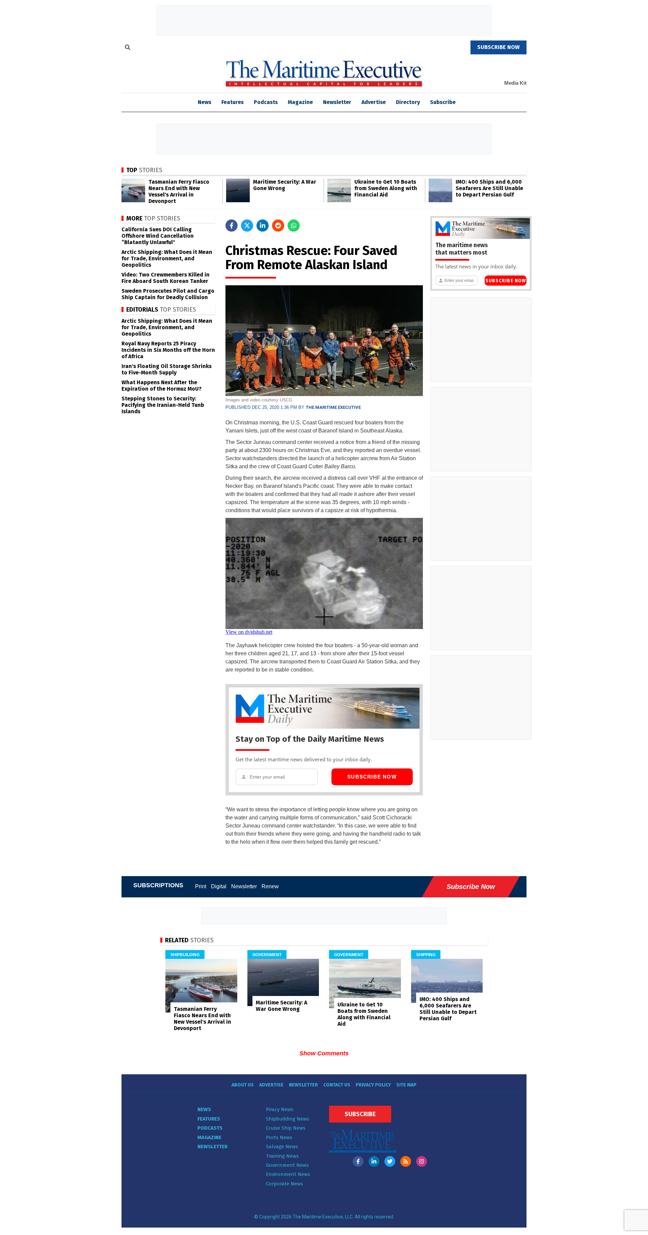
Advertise (373, 102)
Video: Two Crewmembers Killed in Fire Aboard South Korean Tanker (166, 277)
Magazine (300, 102)
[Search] (128, 48)
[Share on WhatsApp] (294, 225)
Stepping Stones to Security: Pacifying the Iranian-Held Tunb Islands (163, 405)
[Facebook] (358, 1161)
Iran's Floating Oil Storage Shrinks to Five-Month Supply (167, 369)
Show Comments (324, 1053)
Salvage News (282, 1147)
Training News (282, 1156)
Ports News (279, 1137)
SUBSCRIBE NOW (498, 47)
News (204, 1109)
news (204, 102)
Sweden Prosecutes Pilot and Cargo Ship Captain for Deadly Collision (168, 294)
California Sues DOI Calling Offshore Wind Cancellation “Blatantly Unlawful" (158, 235)
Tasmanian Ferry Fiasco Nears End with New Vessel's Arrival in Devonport (178, 191)
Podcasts (266, 102)
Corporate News (284, 1184)
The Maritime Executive (333, 407)
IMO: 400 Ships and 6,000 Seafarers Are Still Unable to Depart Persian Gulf (489, 188)
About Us (243, 1085)
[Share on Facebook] (231, 225)
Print (200, 886)
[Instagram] (421, 1161)
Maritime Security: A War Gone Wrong (284, 185)
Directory (408, 102)
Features (232, 102)
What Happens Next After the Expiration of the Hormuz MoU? (161, 385)
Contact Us (336, 1085)
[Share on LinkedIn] (262, 225)
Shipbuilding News (287, 1119)
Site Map (406, 1085)
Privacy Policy (373, 1085)
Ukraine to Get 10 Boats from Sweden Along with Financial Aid (385, 188)
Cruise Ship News (285, 1128)
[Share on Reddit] (278, 225)
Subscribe (443, 102)
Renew (270, 886)
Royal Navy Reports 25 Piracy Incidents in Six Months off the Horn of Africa (168, 350)
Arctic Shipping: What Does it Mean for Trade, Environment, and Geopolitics (167, 258)
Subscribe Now (372, 777)
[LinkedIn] (374, 1161)
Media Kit (515, 83)
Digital (218, 886)
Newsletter (337, 102)
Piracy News (279, 1109)
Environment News (288, 1174)
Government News (287, 1165)
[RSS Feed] (405, 1161)
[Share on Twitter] (247, 225)
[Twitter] (389, 1161)
